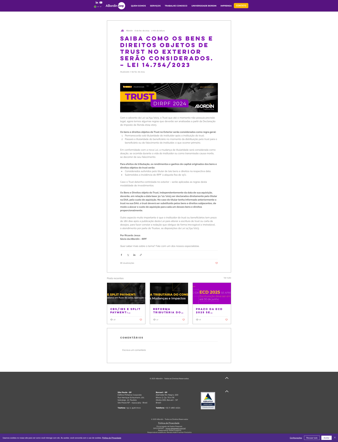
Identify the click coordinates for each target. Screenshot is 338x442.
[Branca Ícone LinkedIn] (96, 2)
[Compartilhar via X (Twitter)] (128, 255)
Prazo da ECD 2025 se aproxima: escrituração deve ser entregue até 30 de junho (210, 310)
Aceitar (326, 437)
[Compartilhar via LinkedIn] (134, 255)
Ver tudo (227, 278)
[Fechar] (334, 438)
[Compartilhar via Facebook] (121, 255)
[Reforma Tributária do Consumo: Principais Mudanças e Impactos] (169, 293)
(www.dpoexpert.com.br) (176, 428)
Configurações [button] (296, 437)
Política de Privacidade (111, 437)
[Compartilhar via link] (141, 255)
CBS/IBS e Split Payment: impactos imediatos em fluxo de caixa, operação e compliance (126, 310)
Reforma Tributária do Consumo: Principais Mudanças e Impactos (167, 310)
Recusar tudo (312, 437)
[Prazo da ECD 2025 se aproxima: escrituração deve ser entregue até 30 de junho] (212, 293)
